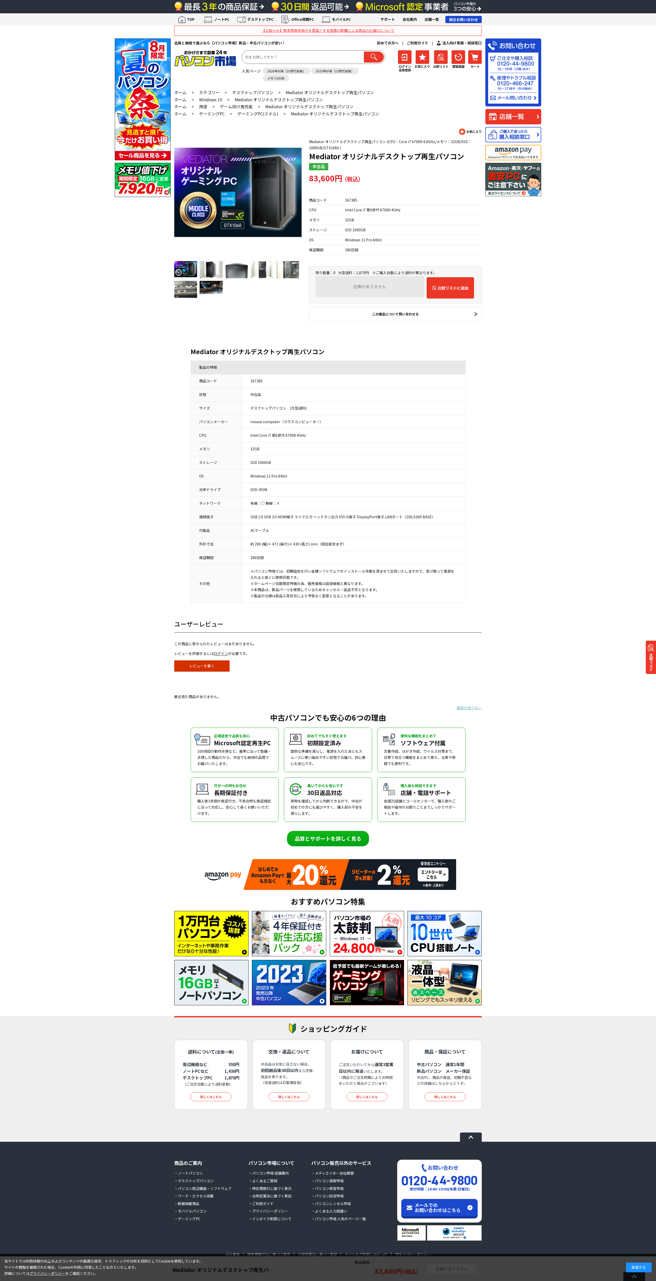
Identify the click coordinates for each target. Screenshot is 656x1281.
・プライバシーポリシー (268, 1211)
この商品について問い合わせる (395, 314)
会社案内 (410, 19)
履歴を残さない (469, 707)
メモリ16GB (275, 78)
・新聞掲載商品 (186, 1203)
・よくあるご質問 (263, 1180)
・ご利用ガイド (261, 1203)
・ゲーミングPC (187, 1218)
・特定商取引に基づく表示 (270, 1188)
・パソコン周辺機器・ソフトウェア (203, 1188)
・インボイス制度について (270, 1218)
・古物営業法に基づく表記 (270, 1195)
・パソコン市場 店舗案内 (269, 1173)
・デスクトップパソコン (194, 1180)
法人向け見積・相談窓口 (462, 42)
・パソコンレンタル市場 (331, 1203)
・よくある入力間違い (329, 1211)
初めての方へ (387, 42)
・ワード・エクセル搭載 (194, 1195)
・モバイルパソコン (190, 1211)
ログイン (221, 653)
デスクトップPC (260, 19)
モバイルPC (341, 19)
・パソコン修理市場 (327, 1188)
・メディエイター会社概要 (332, 1173)
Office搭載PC (302, 19)
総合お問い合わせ (463, 19)
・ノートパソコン (188, 1173)
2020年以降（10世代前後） (286, 71)
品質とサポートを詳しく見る (328, 838)
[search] (374, 57)
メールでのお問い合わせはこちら (438, 1207)
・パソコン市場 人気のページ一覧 (338, 1218)
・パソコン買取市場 (327, 1180)
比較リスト (651, 662)
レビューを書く (201, 665)
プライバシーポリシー (47, 1273)
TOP (190, 19)
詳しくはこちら (211, 1097)
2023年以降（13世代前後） (335, 71)
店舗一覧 (432, 19)
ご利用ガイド (417, 42)
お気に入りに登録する (470, 131)
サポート (388, 19)
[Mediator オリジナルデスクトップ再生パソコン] (238, 192)
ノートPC (221, 19)
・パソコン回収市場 (327, 1195)
